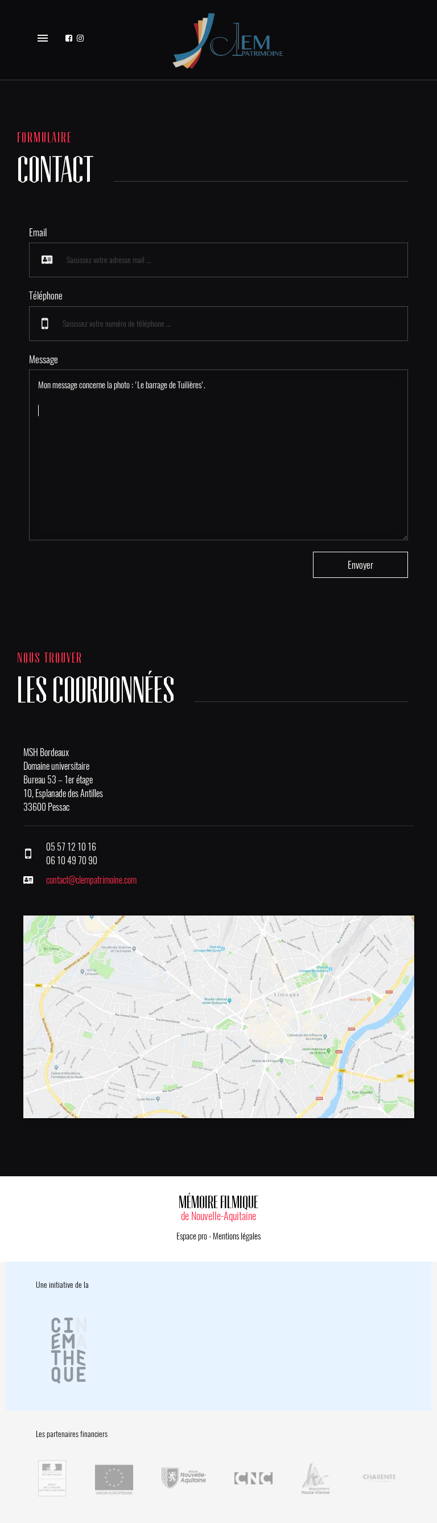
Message (43, 359)
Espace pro (191, 1236)
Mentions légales (237, 1236)
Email (38, 232)
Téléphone (46, 295)
